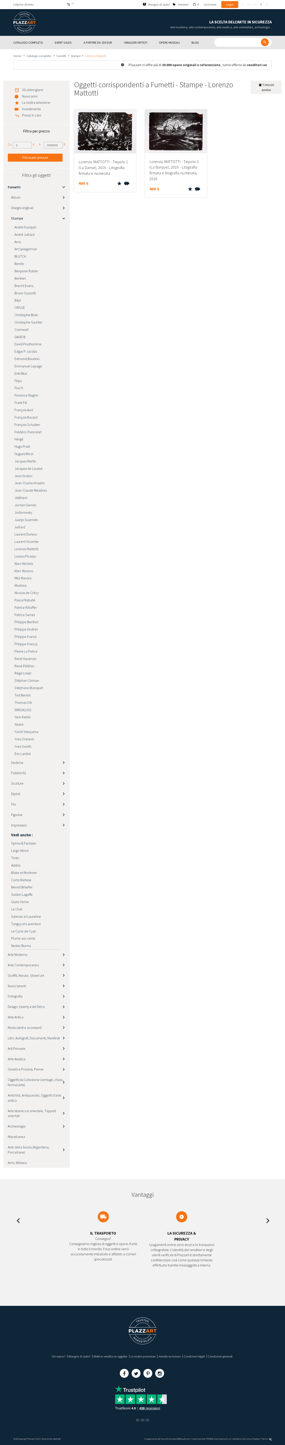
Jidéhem (20, 497)
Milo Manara (22, 578)
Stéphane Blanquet (28, 688)
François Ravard (25, 417)
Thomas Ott (23, 702)
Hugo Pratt (22, 446)
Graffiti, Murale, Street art (26, 975)
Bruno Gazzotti (25, 293)
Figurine (16, 814)
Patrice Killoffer (25, 607)
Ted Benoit (22, 695)
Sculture (17, 783)
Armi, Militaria (17, 1162)
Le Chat (16, 909)
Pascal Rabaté (24, 600)
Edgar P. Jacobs (25, 351)
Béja (17, 300)
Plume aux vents (23, 938)
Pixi (13, 804)
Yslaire (19, 724)
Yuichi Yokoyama (26, 731)
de (255, 4)
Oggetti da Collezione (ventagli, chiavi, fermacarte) (35, 1082)
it (261, 4)
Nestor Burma (21, 945)
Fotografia (15, 996)
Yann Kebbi (22, 717)
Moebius (20, 585)
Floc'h (18, 388)
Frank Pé (20, 402)
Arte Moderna (17, 954)
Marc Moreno (23, 571)
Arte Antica (15, 1017)
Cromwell (21, 329)
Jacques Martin (25, 461)
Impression (19, 825)
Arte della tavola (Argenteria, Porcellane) (28, 1149)
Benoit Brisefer (22, 887)
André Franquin (25, 227)
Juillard (19, 527)
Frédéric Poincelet (28, 432)
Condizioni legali (194, 1356)
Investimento (31, 109)
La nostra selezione (36, 102)
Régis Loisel (22, 673)
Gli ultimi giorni (32, 90)
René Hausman (25, 658)
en (249, 4)
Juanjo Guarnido (26, 519)
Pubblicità (18, 773)
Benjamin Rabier (26, 271)
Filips (18, 381)
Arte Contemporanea (23, 965)
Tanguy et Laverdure (26, 924)
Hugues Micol (23, 454)
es (266, 4)
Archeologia (16, 1126)
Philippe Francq (25, 644)
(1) (137, 1420)
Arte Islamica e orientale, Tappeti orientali (32, 1113)
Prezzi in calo (31, 115)
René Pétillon (24, 666)
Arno (17, 242)
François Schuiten (27, 424)
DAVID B (19, 337)
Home (17, 56)
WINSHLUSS (22, 710)
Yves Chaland (24, 739)
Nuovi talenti (17, 986)
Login (229, 4)
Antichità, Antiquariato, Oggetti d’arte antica (34, 1098)
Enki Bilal (20, 373)
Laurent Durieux (25, 534)
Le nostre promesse (142, 1356)
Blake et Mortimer (24, 872)
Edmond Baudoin (27, 358)
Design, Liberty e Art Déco (26, 1006)
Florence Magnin (26, 395)
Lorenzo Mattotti (26, 549)
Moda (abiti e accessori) (25, 1027)
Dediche (17, 762)
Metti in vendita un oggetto (110, 1356)
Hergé (18, 439)
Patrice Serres (24, 615)
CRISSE (19, 307)
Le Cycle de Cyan (23, 931)
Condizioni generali (220, 1356)
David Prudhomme (28, 344)
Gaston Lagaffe (22, 894)
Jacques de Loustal (28, 468)
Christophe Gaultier (28, 322)
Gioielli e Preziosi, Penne (26, 1069)
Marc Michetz (23, 563)
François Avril (23, 410)
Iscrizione (210, 4)
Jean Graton (23, 476)
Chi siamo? (58, 1356)
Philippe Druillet (26, 629)
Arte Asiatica (16, 1059)
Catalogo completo (39, 56)
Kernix (265, 1438)
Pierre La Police (25, 651)
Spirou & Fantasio (23, 843)
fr (242, 4)
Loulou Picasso (25, 556)
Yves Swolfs (22, 746)
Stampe (76, 56)
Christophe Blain (26, 315)
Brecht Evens (23, 285)
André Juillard (24, 234)
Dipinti (15, 794)
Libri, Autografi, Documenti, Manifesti (34, 1038)
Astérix (16, 865)
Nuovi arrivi (30, 96)
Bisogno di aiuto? (80, 1356)
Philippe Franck (25, 636)
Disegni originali (22, 208)
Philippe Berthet (26, 622)
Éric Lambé (22, 753)
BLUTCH (20, 256)
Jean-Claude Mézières (30, 490)
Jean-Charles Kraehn (29, 483)
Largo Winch (20, 850)
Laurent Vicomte (26, 541)
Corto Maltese (21, 880)
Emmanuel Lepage (28, 366)
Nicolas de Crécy (26, 592)
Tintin (15, 858)
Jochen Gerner (25, 505)
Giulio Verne (20, 902)
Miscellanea (16, 1136)
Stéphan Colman (26, 680)
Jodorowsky (23, 512)
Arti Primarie (16, 1048)
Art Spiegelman (25, 249)
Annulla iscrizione (170, 1356)
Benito (19, 263)
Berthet (20, 278)
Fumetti (61, 56)
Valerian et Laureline (26, 916)
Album (15, 197)
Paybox (256, 1438)
